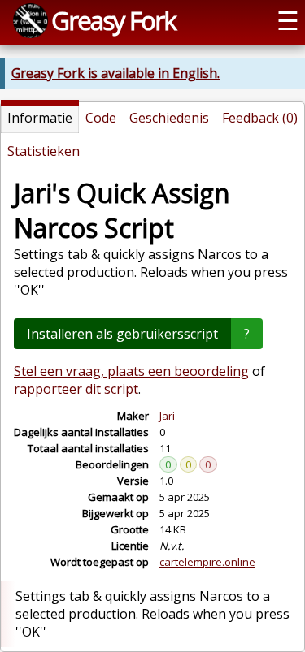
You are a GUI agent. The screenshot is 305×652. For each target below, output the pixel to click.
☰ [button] (288, 20)
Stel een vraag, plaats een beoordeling (131, 371)
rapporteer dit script (76, 389)
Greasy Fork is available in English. (115, 73)
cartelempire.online (207, 562)
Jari (167, 415)
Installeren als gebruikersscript (122, 334)
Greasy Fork (113, 20)
